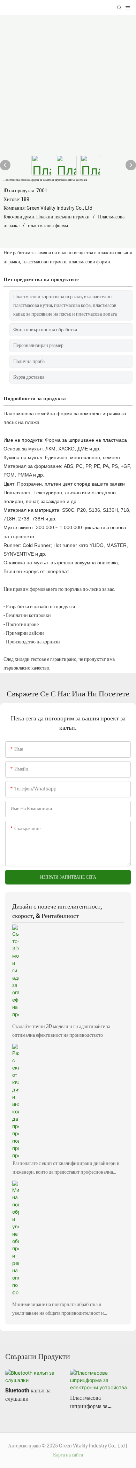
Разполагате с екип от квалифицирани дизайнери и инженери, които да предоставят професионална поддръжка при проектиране (66, 1168)
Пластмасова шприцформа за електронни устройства (98, 1402)
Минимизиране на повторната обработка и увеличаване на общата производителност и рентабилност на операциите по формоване (58, 1309)
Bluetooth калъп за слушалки (28, 1394)
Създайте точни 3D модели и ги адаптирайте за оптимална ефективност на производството (61, 1031)
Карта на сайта (68, 1455)
